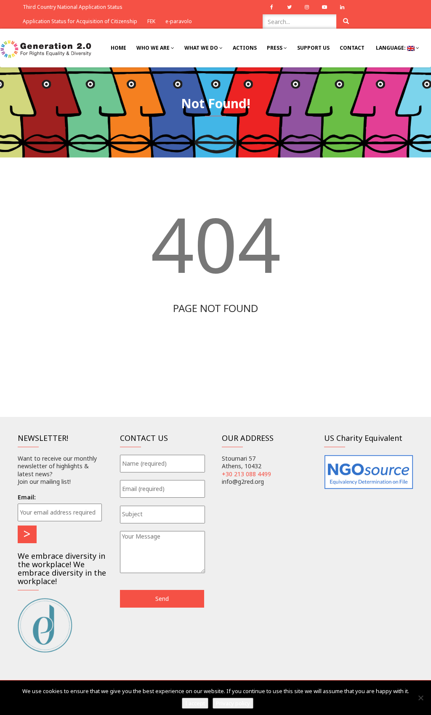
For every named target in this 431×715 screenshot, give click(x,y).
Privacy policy (233, 703)
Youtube (324, 7)
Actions (245, 47)
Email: (27, 497)
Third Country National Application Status (72, 7)
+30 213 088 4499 (246, 474)
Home (118, 47)
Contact (352, 47)
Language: (391, 47)
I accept (195, 703)
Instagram (307, 7)
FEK (151, 21)
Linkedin (342, 7)
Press (275, 47)
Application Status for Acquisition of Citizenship (80, 21)
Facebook (271, 7)
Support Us (313, 47)
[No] (420, 698)
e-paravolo (178, 21)
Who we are (153, 47)
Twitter (289, 7)
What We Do (201, 47)
